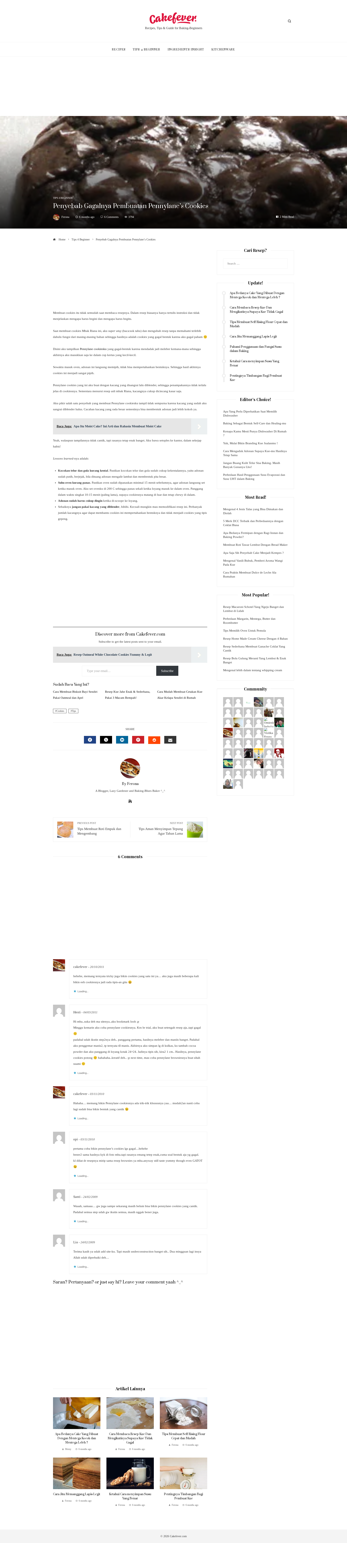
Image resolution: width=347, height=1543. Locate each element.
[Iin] (228, 752)
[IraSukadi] (248, 732)
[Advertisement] (173, 86)
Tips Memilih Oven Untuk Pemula (244, 630)
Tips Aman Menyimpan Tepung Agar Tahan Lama (161, 828)
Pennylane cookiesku (93, 349)
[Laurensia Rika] (269, 742)
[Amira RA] (228, 763)
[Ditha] (228, 742)
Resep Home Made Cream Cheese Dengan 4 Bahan (255, 638)
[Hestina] (238, 701)
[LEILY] (228, 722)
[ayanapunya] (258, 763)
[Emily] (238, 763)
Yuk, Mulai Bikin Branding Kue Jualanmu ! (250, 443)
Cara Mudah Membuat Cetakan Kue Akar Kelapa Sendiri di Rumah (179, 694)
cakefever (80, 967)
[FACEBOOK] (90, 740)
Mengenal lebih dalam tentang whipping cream (252, 670)
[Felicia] (238, 773)
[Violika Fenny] (269, 732)
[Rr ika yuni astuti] (238, 711)
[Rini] (258, 742)
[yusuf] (269, 701)
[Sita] (248, 722)
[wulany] (228, 701)
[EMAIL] (170, 740)
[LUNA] (258, 711)
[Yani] (258, 773)
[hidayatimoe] (269, 711)
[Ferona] (228, 732)
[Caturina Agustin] (269, 773)
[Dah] (279, 763)
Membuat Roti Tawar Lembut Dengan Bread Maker (255, 544)
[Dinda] (228, 773)
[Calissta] (279, 773)
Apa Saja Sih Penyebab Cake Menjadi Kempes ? (253, 552)
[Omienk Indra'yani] (269, 722)
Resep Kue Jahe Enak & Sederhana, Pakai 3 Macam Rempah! (127, 694)
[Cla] (238, 783)
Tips (74, 711)
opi (75, 1139)
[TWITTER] (106, 740)
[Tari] (279, 711)
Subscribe (167, 671)
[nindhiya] (238, 742)
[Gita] (279, 732)
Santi (77, 1197)
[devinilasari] (279, 752)
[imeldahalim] (238, 722)
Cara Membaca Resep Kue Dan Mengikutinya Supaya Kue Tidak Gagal (130, 1438)
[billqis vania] (258, 752)
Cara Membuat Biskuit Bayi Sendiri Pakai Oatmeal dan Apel (75, 694)
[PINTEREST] (138, 740)
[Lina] (248, 711)
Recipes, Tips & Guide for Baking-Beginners (173, 28)
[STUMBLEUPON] (154, 740)
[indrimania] (258, 722)
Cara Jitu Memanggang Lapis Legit (76, 1494)
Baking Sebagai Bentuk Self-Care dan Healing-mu (254, 423)
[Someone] (248, 773)
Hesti (77, 1012)
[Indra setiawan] (238, 752)
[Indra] (248, 701)
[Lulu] (269, 763)
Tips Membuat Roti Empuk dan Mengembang (99, 828)
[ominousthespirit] (248, 752)
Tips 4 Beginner (63, 198)
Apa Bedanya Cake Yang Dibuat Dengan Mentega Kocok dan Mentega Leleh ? (76, 1438)
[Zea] (228, 711)
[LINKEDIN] (122, 740)
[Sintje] (248, 763)
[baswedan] (258, 732)
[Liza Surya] (279, 722)
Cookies (60, 711)
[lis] (238, 732)
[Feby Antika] (279, 701)
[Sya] (248, 742)
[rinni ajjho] (228, 783)
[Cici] (269, 752)
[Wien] (258, 701)
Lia (75, 1242)
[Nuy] (279, 742)
